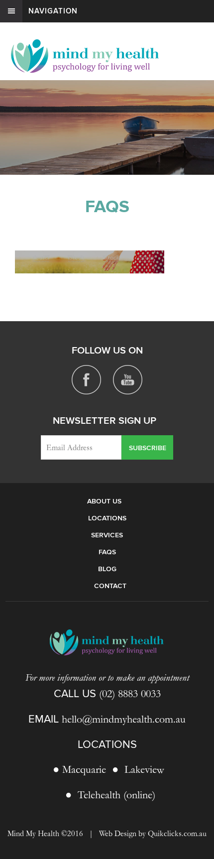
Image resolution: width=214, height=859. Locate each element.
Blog (107, 569)
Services (107, 535)
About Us (104, 501)
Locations (107, 518)
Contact (110, 586)
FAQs (107, 552)
